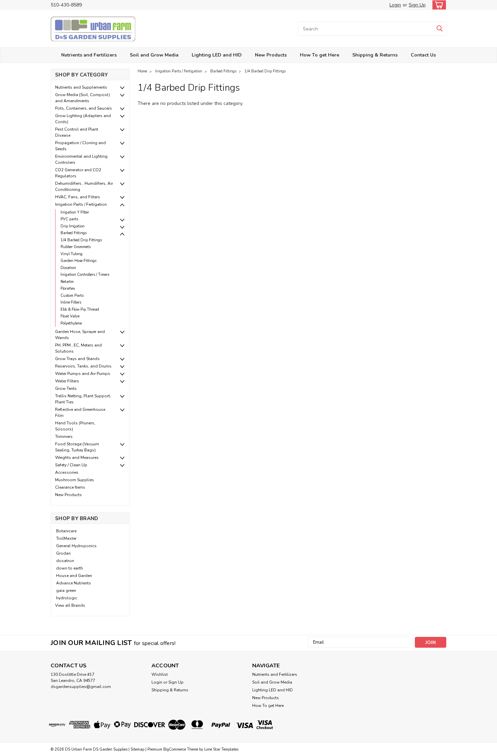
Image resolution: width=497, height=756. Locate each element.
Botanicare (66, 531)
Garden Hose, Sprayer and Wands (80, 334)
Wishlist (159, 674)
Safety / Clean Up (71, 465)
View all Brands (70, 605)
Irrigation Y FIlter (75, 212)
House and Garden (74, 575)
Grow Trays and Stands (77, 358)
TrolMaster (66, 538)
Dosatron (68, 267)
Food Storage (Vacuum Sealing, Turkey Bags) (77, 447)
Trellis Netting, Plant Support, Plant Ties (83, 399)
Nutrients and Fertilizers (89, 55)
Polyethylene (71, 323)
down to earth (69, 568)
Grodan (63, 553)
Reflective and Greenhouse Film (80, 412)
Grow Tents (66, 388)
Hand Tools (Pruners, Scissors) (75, 426)
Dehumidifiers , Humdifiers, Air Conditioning (84, 186)
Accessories (66, 472)
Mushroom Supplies (74, 480)
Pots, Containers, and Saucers (83, 108)
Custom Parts (72, 295)
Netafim (67, 281)
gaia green (66, 590)
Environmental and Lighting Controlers (81, 159)
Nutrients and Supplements (81, 87)
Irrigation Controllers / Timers (85, 274)
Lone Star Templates (221, 749)
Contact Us (423, 55)
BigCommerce (174, 749)
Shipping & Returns (375, 55)
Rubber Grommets (76, 246)
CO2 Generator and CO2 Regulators (78, 173)
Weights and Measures (77, 457)
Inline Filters (71, 302)
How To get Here (319, 55)
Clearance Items (70, 487)
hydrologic (66, 598)
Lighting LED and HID (217, 55)
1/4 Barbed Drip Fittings (81, 240)
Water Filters (67, 381)
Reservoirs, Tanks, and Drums (83, 366)
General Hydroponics (76, 546)
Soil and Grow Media (154, 55)
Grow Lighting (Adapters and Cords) (83, 119)
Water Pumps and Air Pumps (82, 373)
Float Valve (70, 316)
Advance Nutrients (73, 583)
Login (395, 5)
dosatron (65, 560)
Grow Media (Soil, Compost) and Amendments (82, 98)
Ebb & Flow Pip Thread (80, 309)
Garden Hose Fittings (78, 260)
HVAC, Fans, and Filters (77, 197)
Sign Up (417, 5)
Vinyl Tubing (71, 254)
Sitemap (137, 749)
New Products (271, 55)
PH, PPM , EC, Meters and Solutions (78, 348)
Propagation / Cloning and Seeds (80, 146)
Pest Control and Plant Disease (76, 132)
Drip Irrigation (73, 226)
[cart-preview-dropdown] (437, 4)
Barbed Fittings (74, 233)
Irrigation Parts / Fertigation (81, 204)
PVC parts (69, 219)
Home (142, 71)
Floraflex (68, 288)
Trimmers (64, 436)
